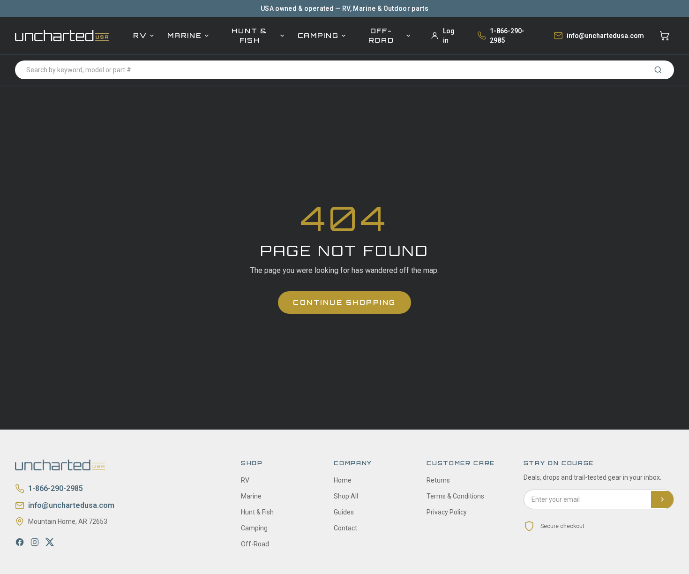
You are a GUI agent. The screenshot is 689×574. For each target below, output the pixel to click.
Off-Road (381, 35)
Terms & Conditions (455, 496)
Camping (318, 35)
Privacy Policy (447, 512)
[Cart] (664, 35)
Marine (184, 35)
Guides (344, 512)
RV (140, 35)
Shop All (346, 496)
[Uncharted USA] (62, 35)
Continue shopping (344, 302)
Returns (438, 480)
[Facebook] (19, 542)
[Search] (658, 69)
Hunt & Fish (249, 35)
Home (343, 480)
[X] (49, 542)
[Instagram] (34, 542)
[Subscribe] (662, 499)
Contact (345, 528)
